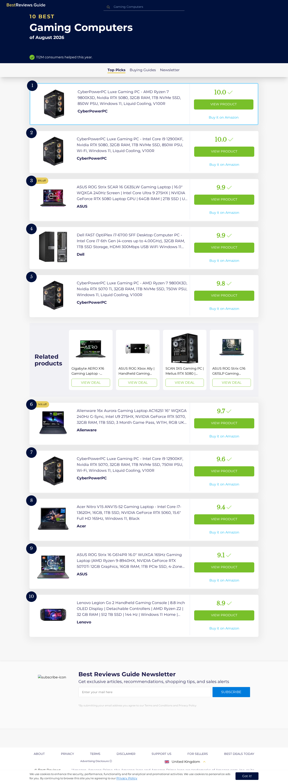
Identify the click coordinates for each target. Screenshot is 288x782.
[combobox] (144, 7)
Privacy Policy (126, 778)
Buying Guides (143, 70)
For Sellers (197, 754)
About (39, 754)
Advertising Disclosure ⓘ (96, 761)
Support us (161, 754)
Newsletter (170, 70)
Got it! (247, 776)
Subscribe (231, 692)
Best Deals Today (239, 754)
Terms (95, 754)
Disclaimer (126, 754)
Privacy (67, 754)
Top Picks (116, 70)
